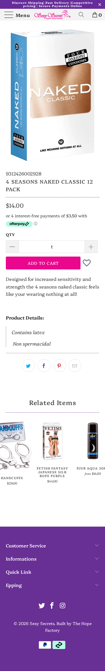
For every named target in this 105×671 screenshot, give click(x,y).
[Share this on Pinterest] (59, 365)
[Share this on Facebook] (44, 365)
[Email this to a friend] (75, 365)
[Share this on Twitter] (28, 365)
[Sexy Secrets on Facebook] (52, 605)
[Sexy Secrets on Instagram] (62, 605)
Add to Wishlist (87, 262)
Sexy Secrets (42, 623)
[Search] (83, 14)
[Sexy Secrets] (52, 15)
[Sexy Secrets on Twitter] (41, 605)
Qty (10, 234)
